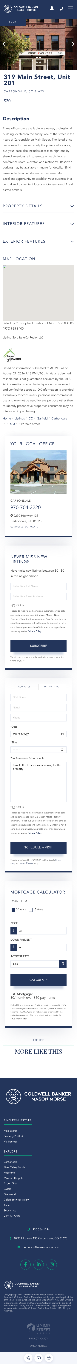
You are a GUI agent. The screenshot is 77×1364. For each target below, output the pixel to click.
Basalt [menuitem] (7, 1189)
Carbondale (59, 418)
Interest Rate (19, 956)
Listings (20, 418)
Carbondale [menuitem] (10, 1162)
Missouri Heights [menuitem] (13, 1178)
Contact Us (16, 527)
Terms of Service (26, 863)
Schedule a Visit (52, 687)
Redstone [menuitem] (9, 1173)
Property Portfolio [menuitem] (14, 1136)
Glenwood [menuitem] (10, 1194)
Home (7, 418)
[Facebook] (25, 1265)
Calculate (39, 980)
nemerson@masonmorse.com (41, 1247)
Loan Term (18, 901)
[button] (6, 44)
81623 (11, 424)
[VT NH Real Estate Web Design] (38, 1328)
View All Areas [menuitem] (12, 1216)
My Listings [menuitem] (10, 1142)
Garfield (42, 418)
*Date (13, 727)
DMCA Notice (38, 1346)
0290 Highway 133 (40, 1238)
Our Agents (31, 527)
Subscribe (38, 646)
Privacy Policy (34, 631)
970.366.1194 (62, 9)
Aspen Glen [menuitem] (10, 1183)
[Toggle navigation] (70, 9)
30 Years (21, 909)
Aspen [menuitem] (7, 1205)
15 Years (38, 909)
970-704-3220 (25, 507)
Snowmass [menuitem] (10, 1210)
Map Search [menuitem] (11, 1131)
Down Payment (21, 940)
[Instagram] (52, 1265)
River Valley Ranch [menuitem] (14, 1167)
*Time (13, 742)
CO (31, 418)
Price (14, 923)
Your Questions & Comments (27, 758)
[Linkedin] (38, 1265)
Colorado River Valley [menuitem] (16, 1200)
